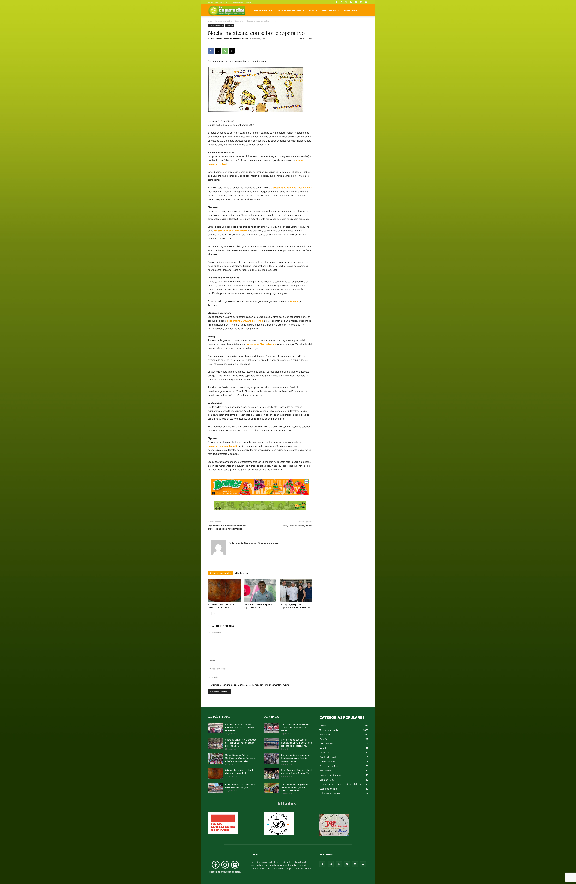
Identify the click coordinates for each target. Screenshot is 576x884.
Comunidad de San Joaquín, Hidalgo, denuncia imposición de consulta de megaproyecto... (296, 742)
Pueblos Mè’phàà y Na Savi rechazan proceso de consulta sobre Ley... (239, 727)
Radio (311, 10)
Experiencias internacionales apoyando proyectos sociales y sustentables (227, 527)
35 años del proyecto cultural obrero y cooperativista (239, 771)
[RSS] (351, 2)
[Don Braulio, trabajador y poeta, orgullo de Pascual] (260, 590)
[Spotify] (356, 2)
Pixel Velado (329, 10)
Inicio (210, 21)
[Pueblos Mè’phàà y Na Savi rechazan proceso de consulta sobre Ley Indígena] (215, 728)
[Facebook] (341, 2)
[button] (336, 2)
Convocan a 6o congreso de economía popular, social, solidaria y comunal (294, 787)
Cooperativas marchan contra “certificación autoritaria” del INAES (295, 727)
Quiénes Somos (238, 2)
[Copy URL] (232, 51)
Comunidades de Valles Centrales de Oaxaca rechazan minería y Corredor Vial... (240, 757)
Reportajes (239, 21)
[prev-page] (210, 613)
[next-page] (214, 613)
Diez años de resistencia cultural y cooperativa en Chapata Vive (296, 771)
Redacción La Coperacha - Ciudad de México (229, 38)
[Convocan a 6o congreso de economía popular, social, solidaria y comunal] (271, 788)
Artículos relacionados (220, 573)
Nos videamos (262, 10)
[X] (361, 2)
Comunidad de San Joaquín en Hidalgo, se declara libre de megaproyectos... (296, 757)
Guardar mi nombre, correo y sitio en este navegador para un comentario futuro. (250, 684)
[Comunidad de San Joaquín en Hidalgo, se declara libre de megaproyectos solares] (271, 758)
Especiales (350, 10)
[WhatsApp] (225, 51)
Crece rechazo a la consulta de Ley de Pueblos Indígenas (240, 786)
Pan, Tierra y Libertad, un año (298, 525)
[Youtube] (366, 2)
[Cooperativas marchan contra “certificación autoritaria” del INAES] (271, 728)
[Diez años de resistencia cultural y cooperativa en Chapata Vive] (271, 773)
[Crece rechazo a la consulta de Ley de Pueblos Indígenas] (215, 788)
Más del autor (241, 573)
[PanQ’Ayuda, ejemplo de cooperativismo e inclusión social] (296, 590)
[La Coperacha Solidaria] (260, 505)
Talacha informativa (289, 10)
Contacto (249, 2)
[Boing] (260, 487)
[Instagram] (346, 2)
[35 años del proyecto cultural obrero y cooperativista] (224, 590)
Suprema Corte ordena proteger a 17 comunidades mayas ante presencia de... (240, 742)
